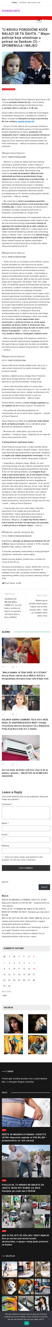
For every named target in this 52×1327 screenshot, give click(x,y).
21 (34, 975)
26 (24, 980)
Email (5, 835)
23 (9, 980)
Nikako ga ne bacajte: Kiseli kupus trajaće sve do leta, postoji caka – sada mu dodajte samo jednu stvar (38, 608)
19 (24, 975)
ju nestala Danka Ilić (24, 121)
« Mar (4, 995)
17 (14, 975)
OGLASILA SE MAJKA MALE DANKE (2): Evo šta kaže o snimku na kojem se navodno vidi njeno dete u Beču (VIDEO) (13, 608)
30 (9, 986)
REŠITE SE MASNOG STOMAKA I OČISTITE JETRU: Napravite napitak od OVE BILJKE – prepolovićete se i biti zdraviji (25, 903)
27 (29, 980)
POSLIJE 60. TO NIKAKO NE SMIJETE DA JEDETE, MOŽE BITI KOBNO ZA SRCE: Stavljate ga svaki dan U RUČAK (26, 912)
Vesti (4, 1130)
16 (9, 975)
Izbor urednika (9, 89)
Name (5, 823)
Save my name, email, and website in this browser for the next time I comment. (22, 858)
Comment (7, 804)
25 (19, 980)
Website (5, 846)
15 (4, 975)
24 (14, 980)
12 (24, 969)
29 (4, 986)
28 (34, 980)
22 (4, 980)
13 (29, 969)
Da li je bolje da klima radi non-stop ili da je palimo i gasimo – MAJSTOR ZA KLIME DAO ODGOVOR (25, 773)
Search (5, 882)
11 (19, 969)
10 (14, 969)
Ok (26, 1323)
